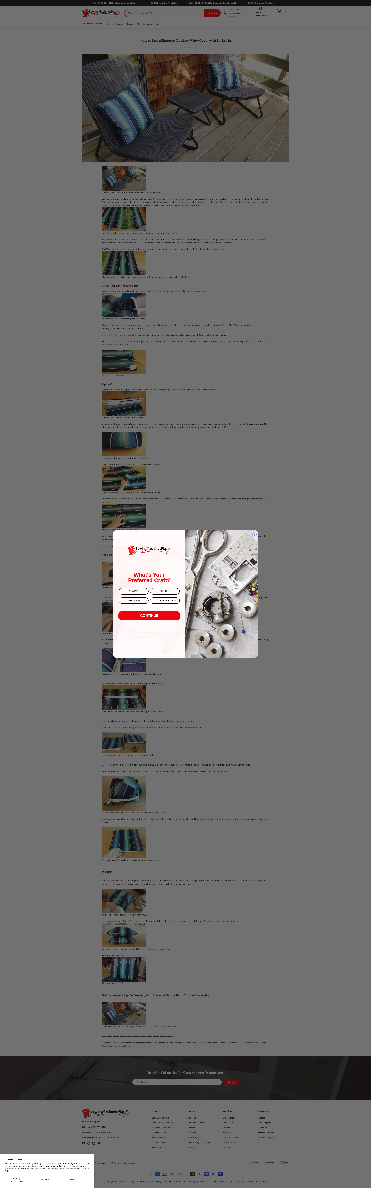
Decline (74, 1179)
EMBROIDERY (134, 600)
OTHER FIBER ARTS (165, 600)
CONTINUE (149, 616)
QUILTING (165, 591)
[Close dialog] (254, 533)
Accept (45, 1179)
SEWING (133, 591)
